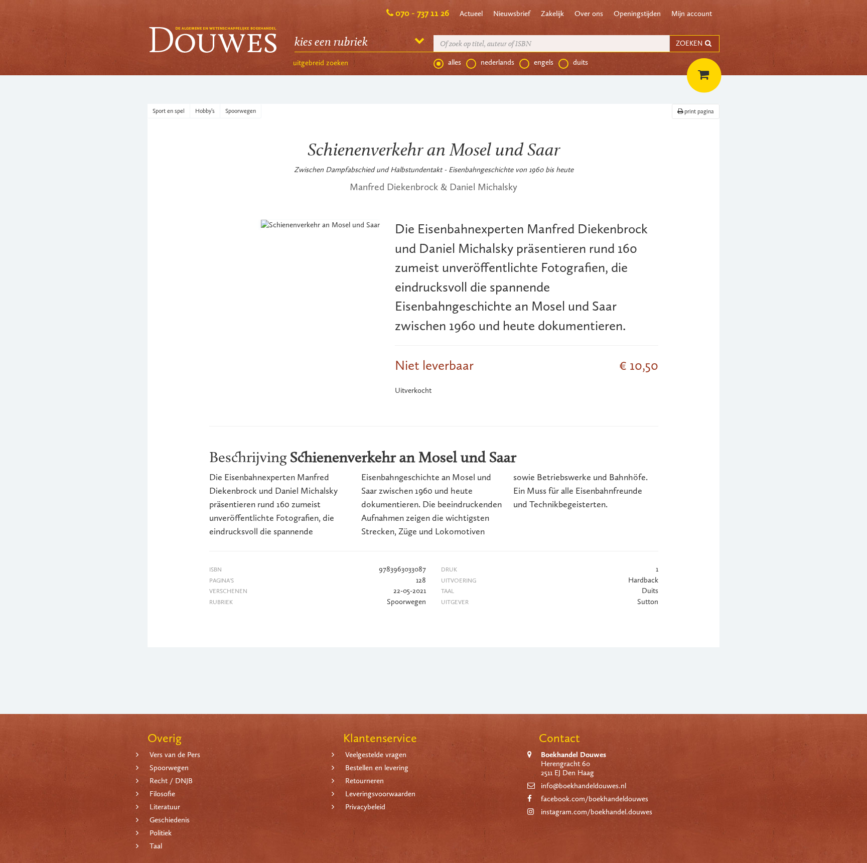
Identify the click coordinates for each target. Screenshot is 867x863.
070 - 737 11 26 (422, 13)
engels (543, 62)
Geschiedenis (170, 819)
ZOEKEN (690, 43)
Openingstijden (637, 13)
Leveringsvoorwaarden (380, 793)
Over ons (588, 13)
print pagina (698, 111)
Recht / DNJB (171, 780)
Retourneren (364, 780)
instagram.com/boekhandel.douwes (596, 811)
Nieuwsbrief (511, 13)
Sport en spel (169, 110)
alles (454, 62)
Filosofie (162, 793)
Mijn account (691, 13)
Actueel (471, 13)
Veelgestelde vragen (375, 754)
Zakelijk (552, 13)
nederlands (497, 62)
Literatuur (165, 806)
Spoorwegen (240, 110)
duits (580, 62)
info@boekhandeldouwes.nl (583, 785)
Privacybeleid (365, 806)
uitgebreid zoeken (320, 62)
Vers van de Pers (175, 754)
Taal (156, 845)
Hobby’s (205, 110)
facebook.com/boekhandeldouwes (594, 798)
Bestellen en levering (376, 767)
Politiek (161, 832)
